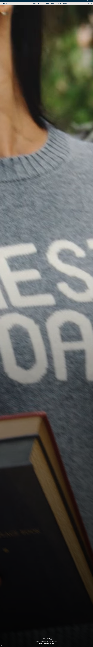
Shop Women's (46, 643)
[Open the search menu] (86, 3)
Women (34, 3)
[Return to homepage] (4, 3)
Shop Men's (41, 643)
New (27, 3)
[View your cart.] (91, 3)
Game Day (53, 3)
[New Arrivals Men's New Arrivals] (46, 326)
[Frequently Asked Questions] (46, 1)
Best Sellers (58, 3)
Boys (38, 3)
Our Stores (90, 0)
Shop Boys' (52, 643)
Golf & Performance (45, 3)
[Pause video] (1, 645)
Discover (65, 3)
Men (30, 3)
